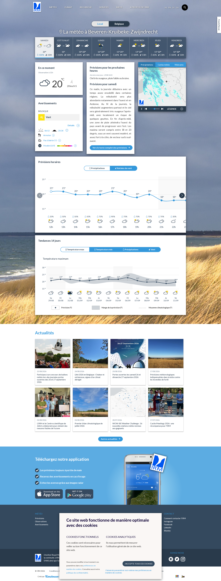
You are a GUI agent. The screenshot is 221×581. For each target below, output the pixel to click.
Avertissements (41, 524)
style (173, 101)
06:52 (47, 131)
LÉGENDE (171, 108)
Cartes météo (164, 64)
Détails (71, 125)
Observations (41, 521)
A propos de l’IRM (139, 7)
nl (166, 7)
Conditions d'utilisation (58, 571)
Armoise (47, 135)
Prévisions (39, 518)
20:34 (60, 131)
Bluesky (167, 530)
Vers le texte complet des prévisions (109, 147)
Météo (53, 7)
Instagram (168, 521)
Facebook (168, 524)
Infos (119, 7)
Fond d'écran (219, 24)
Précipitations (147, 64)
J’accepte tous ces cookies (138, 564)
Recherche (86, 7)
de (173, 7)
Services (104, 7)
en (177, 7)
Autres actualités (109, 439)
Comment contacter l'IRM (175, 518)
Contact (169, 513)
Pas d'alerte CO (50, 140)
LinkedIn (167, 527)
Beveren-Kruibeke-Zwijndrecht (123, 32)
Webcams (179, 64)
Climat (68, 7)
